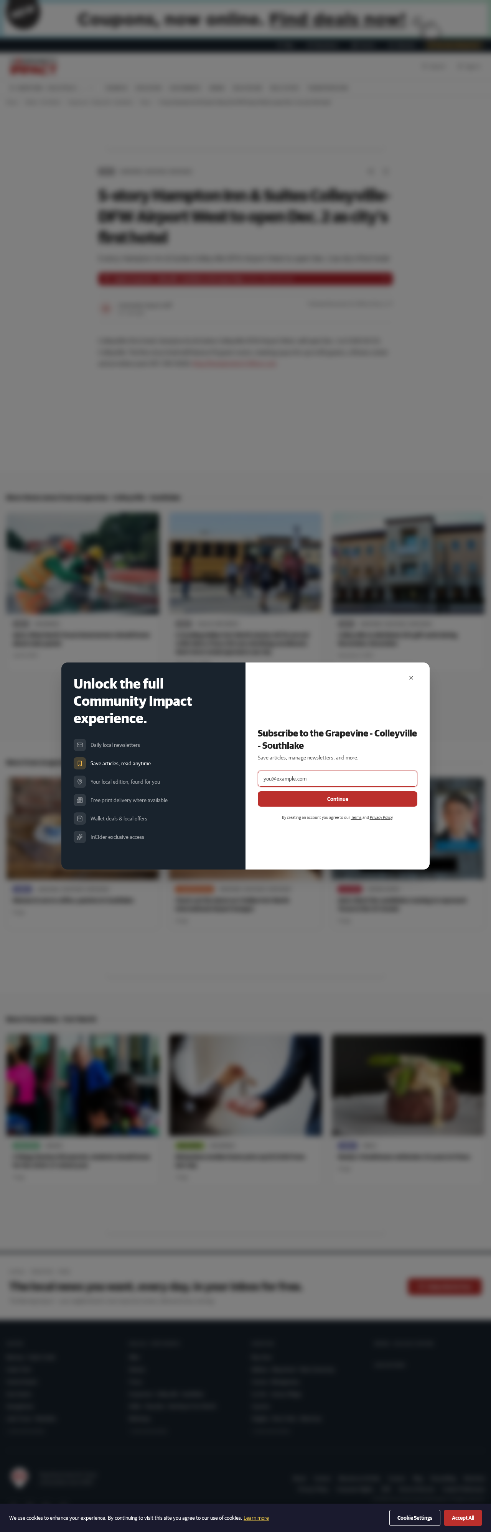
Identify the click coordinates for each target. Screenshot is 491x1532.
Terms (356, 817)
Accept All (463, 1518)
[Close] (411, 678)
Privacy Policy (381, 817)
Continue (337, 799)
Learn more (256, 1518)
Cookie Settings (414, 1518)
